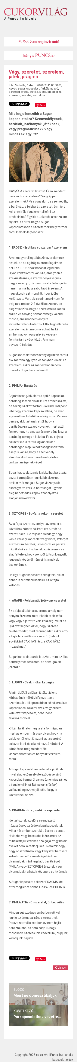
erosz (24, 91)
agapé (54, 88)
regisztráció (48, 41)
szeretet (26, 95)
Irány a (29, 55)
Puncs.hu (56, 1054)
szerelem (14, 95)
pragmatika (54, 91)
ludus (42, 91)
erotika (34, 91)
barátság (14, 91)
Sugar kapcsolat (28, 88)
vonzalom (39, 95)
